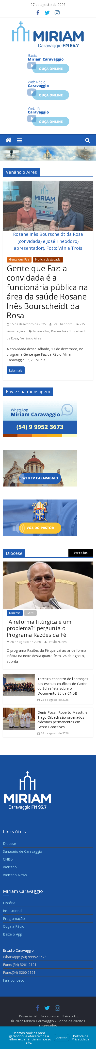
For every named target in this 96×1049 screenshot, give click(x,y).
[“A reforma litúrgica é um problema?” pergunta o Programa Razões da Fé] (48, 565)
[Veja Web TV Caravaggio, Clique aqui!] (48, 109)
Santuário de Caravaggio (22, 851)
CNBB (8, 859)
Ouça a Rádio (13, 926)
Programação (14, 918)
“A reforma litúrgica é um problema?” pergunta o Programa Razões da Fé (39, 628)
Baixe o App (12, 934)
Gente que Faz (19, 259)
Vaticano (10, 867)
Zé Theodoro (63, 324)
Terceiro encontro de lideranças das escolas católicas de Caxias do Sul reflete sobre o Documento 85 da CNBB (62, 686)
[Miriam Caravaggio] (8, 140)
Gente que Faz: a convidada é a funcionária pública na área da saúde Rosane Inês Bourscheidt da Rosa (47, 292)
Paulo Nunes (57, 642)
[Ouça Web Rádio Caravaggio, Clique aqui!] (48, 82)
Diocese (14, 613)
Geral (30, 613)
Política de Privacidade (81, 1037)
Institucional (12, 910)
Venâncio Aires (30, 338)
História (9, 902)
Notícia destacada (48, 259)
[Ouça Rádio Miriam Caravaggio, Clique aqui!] (48, 56)
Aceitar (61, 1038)
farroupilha (41, 331)
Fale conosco (13, 980)
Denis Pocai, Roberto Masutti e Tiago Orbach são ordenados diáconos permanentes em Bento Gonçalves (62, 719)
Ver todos (81, 553)
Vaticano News (15, 875)
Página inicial (28, 1016)
